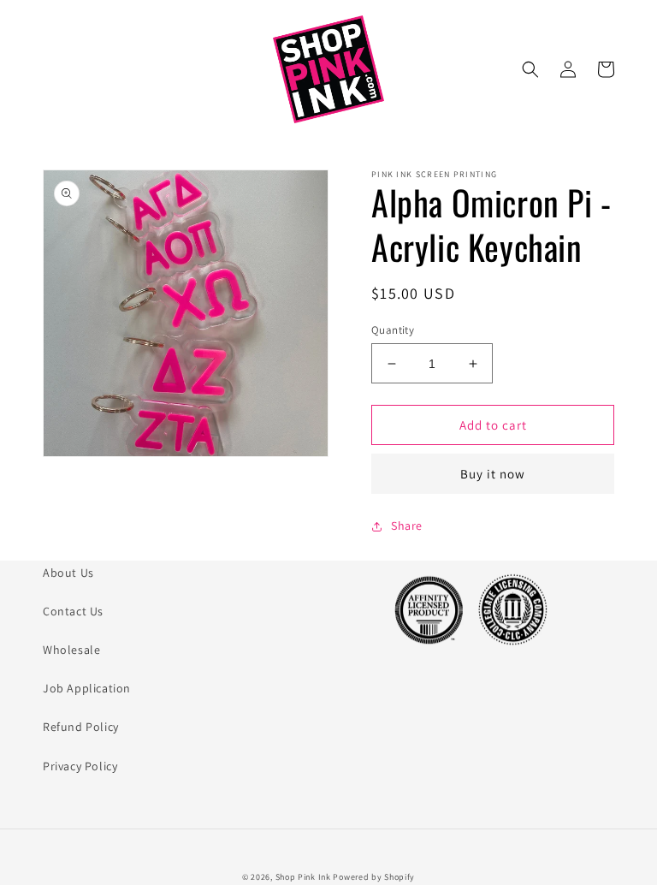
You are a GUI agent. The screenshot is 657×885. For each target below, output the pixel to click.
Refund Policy (81, 726)
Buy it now (492, 474)
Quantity (392, 330)
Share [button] (407, 525)
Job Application (87, 688)
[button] (530, 69)
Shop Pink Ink (303, 876)
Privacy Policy (80, 766)
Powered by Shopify (374, 876)
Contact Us (73, 611)
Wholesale (71, 649)
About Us (68, 572)
